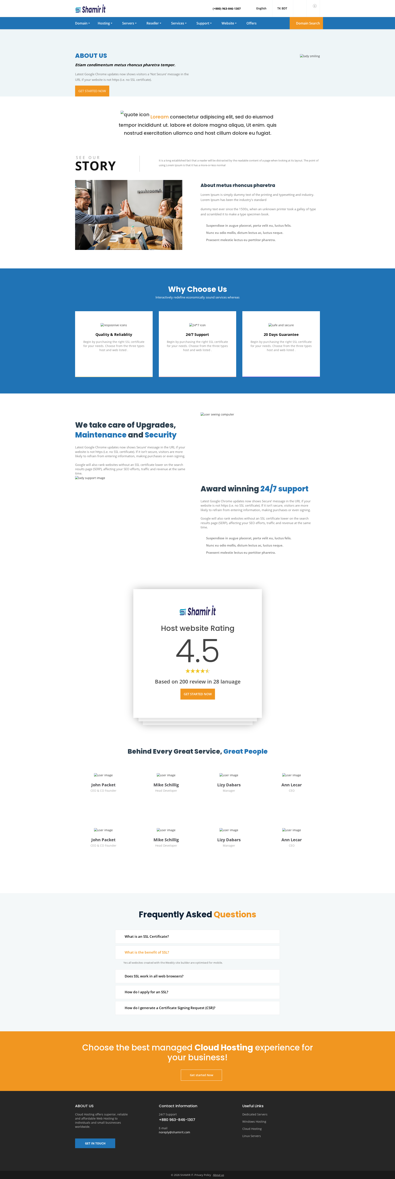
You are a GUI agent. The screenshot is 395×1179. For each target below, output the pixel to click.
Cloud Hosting (252, 1129)
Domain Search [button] (307, 23)
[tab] (197, 936)
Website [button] (228, 23)
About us (218, 1175)
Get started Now (92, 91)
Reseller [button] (152, 23)
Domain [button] (81, 23)
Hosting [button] (104, 23)
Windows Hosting (254, 1121)
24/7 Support (168, 1114)
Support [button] (202, 23)
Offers (251, 23)
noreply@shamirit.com (174, 1132)
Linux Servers (251, 1136)
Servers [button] (128, 23)
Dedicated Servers (254, 1114)
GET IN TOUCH (95, 1143)
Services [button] (177, 23)
